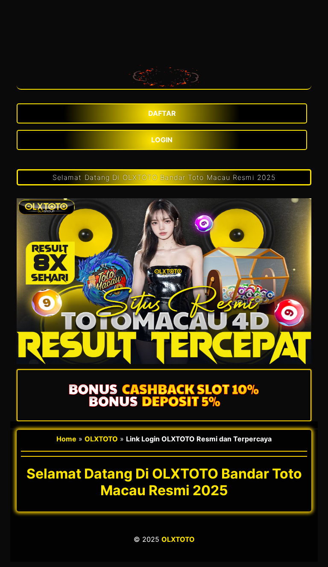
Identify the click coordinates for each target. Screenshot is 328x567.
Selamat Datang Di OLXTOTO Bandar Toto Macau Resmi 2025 (164, 177)
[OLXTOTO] (164, 75)
